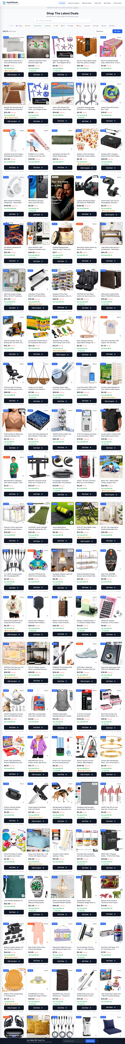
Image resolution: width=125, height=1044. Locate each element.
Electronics (38, 26)
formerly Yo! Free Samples (12, 4)
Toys (80, 26)
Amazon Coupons (73, 3)
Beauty (88, 26)
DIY (64, 26)
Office (113, 26)
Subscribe (90, 1041)
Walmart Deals (87, 3)
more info (75, 7)
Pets (57, 26)
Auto (105, 26)
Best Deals (107, 3)
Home (28, 26)
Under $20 (97, 3)
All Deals (62, 3)
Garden (48, 26)
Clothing (19, 26)
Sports (72, 26)
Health (97, 26)
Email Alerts (117, 3)
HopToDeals (12, 2)
